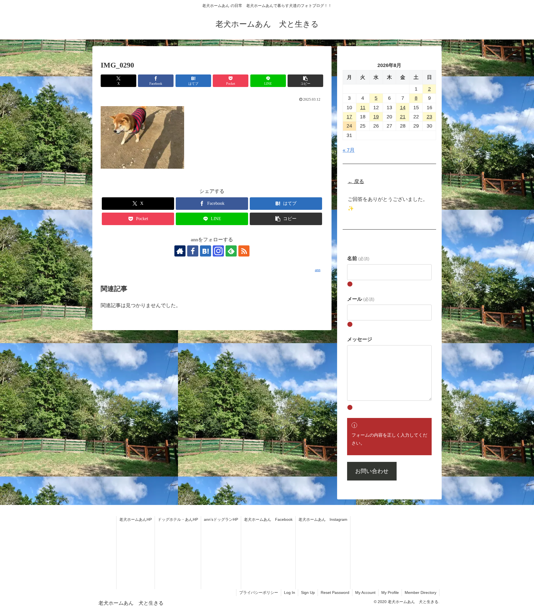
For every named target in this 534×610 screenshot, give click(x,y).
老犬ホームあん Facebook (268, 519)
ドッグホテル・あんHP (178, 519)
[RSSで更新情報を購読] (243, 251)
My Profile (390, 592)
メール (360, 299)
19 (376, 116)
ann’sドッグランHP (221, 519)
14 (403, 107)
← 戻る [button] (356, 181)
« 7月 (349, 150)
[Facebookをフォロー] (192, 251)
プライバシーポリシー (258, 592)
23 (429, 116)
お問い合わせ (372, 471)
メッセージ (359, 339)
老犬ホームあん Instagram (322, 519)
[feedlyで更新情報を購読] (231, 251)
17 (349, 116)
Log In (289, 592)
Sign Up (308, 592)
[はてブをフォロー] (205, 251)
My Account (365, 592)
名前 (358, 258)
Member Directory (420, 592)
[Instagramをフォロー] (218, 251)
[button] (305, 80)
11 (362, 107)
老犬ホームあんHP (135, 519)
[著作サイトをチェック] (180, 251)
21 (403, 116)
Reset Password (335, 592)
